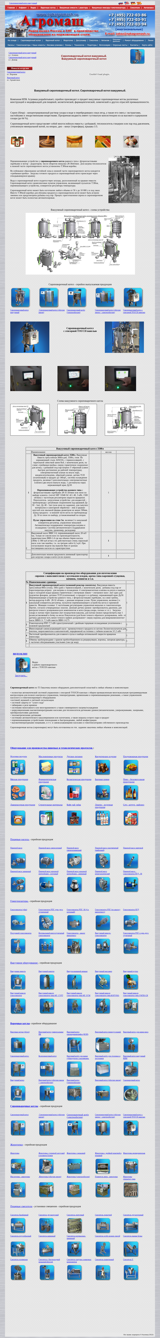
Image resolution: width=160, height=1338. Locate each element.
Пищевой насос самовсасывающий (74, 849)
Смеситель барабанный (19, 1215)
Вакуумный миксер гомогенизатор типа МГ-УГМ (78, 994)
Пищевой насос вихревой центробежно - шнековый (77, 872)
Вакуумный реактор (46, 971)
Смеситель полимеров (19, 1259)
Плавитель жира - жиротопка (106, 1177)
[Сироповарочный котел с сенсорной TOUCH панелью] (131, 1135)
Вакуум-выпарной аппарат (77, 971)
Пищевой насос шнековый (20, 871)
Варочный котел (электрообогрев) (73, 1081)
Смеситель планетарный (104, 1259)
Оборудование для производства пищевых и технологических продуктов (51, 748)
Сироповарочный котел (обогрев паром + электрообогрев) (108, 311)
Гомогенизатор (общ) (18, 910)
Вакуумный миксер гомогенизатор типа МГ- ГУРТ (51, 994)
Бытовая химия (102, 779)
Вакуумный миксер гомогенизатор (18, 994)
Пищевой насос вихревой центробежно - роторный (48, 872)
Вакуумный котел (17, 1080)
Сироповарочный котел (16, 72)
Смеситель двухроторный (133, 1215)
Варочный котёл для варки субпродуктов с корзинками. (78, 1057)
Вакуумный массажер (103, 971)
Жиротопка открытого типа (129, 1178)
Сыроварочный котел (131, 1080)
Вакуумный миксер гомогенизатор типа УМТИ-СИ (135, 994)
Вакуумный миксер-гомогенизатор (103, 934)
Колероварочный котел (48, 1056)
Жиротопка (14, 1153)
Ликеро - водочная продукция (104, 806)
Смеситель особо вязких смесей (107, 1236)
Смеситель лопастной (103, 1215)
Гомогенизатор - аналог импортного (76, 934)
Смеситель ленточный (75, 1215)
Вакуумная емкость (18, 971)
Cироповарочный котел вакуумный (23, 3)
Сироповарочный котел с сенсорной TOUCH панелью (134, 311)
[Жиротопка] (18, 1173)
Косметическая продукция (79, 779)
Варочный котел (13, 78)
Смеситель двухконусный (49, 1215)
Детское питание (74, 756)
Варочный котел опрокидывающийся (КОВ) (77, 1033)
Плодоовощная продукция (135, 756)
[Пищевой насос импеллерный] (46, 868)
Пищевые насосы (20, 839)
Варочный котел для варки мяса (135, 1032)
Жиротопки (16, 1144)
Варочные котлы (20, 1023)
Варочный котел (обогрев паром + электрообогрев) (51, 1081)
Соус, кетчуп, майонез (133, 805)
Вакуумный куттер (130, 971)
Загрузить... (21, 675)
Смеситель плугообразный (20, 1236)
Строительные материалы (50, 805)
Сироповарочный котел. (19, 1056)
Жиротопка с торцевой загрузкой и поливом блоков (52, 1154)
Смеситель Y (128, 1259)
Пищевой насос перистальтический (102, 872)
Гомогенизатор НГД (131, 910)
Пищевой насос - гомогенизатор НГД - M (132, 872)
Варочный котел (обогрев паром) (108, 1080)
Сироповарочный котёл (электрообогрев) (76, 311)
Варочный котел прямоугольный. (108, 1032)
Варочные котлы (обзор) (20, 1032)
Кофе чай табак (74, 805)
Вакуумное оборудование (24, 962)
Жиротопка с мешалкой (76, 1153)
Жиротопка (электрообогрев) (78, 1177)
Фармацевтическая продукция (47, 780)
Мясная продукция (19, 779)
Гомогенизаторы (19, 901)
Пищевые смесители (21, 1206)
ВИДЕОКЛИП (20, 654)
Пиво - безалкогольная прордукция (133, 780)
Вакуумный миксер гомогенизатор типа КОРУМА (107, 994)
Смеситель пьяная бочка (132, 1236)
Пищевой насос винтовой (133, 848)
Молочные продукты (18, 756)
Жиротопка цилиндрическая (134, 1153)
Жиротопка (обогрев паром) (50, 1177)
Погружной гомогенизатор (20, 933)
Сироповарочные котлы (24, 1106)
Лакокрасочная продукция (22, 805)
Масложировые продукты (51, 756)
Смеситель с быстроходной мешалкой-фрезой (49, 1260)
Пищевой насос (16, 848)
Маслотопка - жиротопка (20, 1177)
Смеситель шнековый (47, 1236)
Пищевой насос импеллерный (50, 848)
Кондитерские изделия (105, 756)
